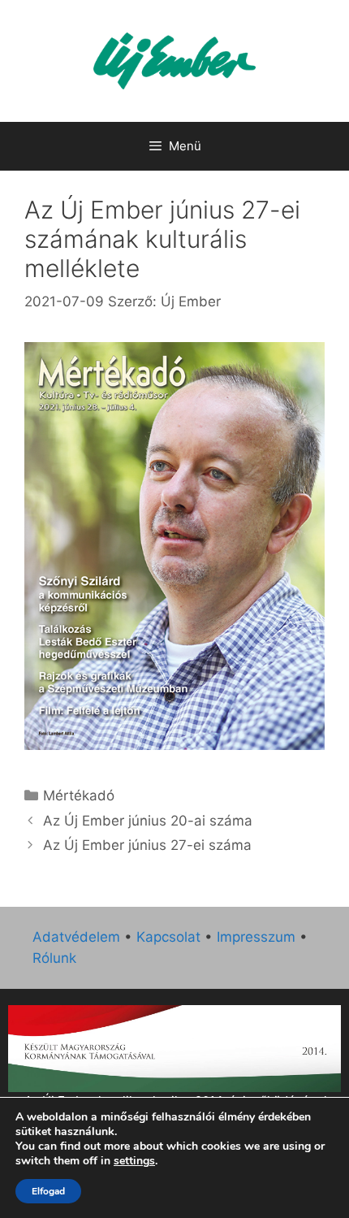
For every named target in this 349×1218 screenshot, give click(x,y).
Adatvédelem (76, 937)
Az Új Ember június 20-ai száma (147, 821)
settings (134, 1161)
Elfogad (48, 1191)
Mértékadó (78, 795)
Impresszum (256, 937)
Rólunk (54, 958)
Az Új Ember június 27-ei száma (147, 845)
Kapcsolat (168, 937)
